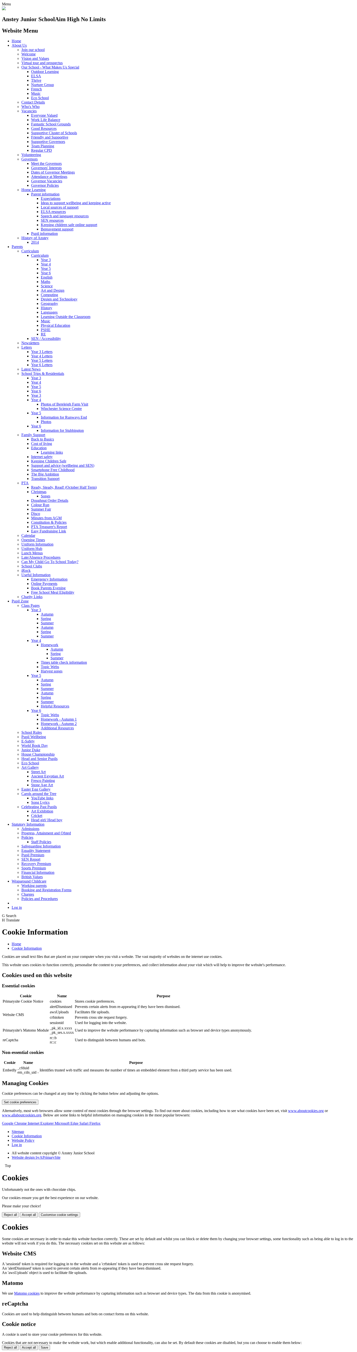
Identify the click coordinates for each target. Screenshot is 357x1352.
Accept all (29, 1215)
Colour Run (40, 505)
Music (36, 93)
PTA (25, 483)
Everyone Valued (44, 115)
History (46, 308)
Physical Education (55, 325)
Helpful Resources (55, 706)
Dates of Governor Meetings (53, 172)
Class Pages (30, 605)
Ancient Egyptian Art (47, 776)
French (36, 89)
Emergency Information (49, 579)
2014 (35, 242)
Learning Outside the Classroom (65, 317)
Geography (49, 303)
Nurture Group (42, 85)
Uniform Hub (31, 549)
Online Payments (44, 584)
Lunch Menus (32, 553)
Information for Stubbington (62, 430)
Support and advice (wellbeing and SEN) (62, 465)
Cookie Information (27, 948)
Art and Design (52, 290)
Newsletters (30, 343)
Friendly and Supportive (49, 137)
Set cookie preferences (20, 1102)
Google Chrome (15, 1123)
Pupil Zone (20, 601)
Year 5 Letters (41, 360)
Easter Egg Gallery (36, 789)
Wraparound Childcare (29, 881)
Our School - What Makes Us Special (50, 67)
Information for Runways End (64, 417)
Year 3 (46, 260)
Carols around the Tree (38, 794)
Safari (84, 1123)
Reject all (10, 1215)
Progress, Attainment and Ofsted (46, 833)
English (46, 277)
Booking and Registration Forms (46, 890)
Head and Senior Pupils (39, 759)
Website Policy (23, 1140)
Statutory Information (28, 824)
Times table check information (64, 662)
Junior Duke (30, 750)
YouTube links (42, 798)
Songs (45, 496)
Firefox (95, 1123)
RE (43, 334)
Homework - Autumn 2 (59, 724)
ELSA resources (53, 212)
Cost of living (41, 444)
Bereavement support (57, 229)
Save (44, 1347)
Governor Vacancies (46, 181)
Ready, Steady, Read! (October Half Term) (64, 487)
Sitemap (18, 1132)
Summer (47, 623)
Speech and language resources (65, 216)
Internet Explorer (41, 1123)
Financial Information (37, 872)
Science (47, 286)
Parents (17, 247)
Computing (49, 295)
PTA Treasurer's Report (49, 527)
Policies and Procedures (39, 899)
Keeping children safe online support (69, 225)
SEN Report (30, 859)
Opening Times (33, 540)
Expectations (50, 198)
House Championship (38, 754)
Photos (46, 422)
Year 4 (46, 264)
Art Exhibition (42, 811)
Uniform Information (37, 544)
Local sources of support (59, 207)
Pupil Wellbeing (33, 737)
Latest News (31, 369)
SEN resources (52, 220)
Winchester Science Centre (61, 408)
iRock (26, 570)
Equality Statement (35, 850)
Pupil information (44, 233)
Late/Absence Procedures (40, 557)
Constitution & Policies (49, 522)
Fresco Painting (43, 780)
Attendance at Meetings (49, 177)
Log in (17, 907)
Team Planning (42, 146)
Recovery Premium (36, 864)
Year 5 (46, 268)
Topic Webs (50, 667)
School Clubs (31, 566)
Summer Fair (41, 509)
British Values (32, 877)
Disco (35, 514)
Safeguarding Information (41, 846)
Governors (29, 159)
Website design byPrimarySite (36, 1157)
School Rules (31, 732)
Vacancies (29, 111)
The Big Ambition (45, 474)
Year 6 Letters (41, 365)
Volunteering (31, 155)
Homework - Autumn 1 (59, 719)
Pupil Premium (32, 855)
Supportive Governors (48, 142)
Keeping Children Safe (48, 461)
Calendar (28, 535)
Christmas (38, 492)
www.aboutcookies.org (306, 1111)
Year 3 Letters (41, 352)
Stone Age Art (42, 785)
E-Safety (28, 741)
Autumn (47, 614)
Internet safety (42, 457)
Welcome (28, 54)
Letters (26, 347)
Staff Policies (41, 842)
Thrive (36, 80)
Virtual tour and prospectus (42, 63)
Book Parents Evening (48, 588)
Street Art (38, 772)
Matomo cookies (27, 1293)
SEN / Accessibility (46, 338)
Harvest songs (51, 671)
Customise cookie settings (59, 1215)
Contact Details (33, 102)
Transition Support (45, 479)
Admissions (30, 829)
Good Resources (44, 128)
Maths (45, 282)
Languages (49, 312)
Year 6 (46, 273)
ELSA (36, 76)
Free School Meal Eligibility (52, 592)
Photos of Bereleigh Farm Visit (64, 404)
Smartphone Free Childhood (53, 470)
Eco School (40, 98)
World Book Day (34, 745)
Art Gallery (30, 767)
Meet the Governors (46, 163)
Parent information (45, 194)
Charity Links (31, 597)
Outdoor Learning (45, 72)
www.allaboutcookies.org (21, 1115)
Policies (27, 837)
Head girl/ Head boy (46, 820)
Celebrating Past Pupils (39, 807)
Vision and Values (35, 58)
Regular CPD (41, 150)
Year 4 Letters (41, 356)
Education (39, 448)
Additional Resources (57, 728)
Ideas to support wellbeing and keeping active (76, 203)
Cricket (36, 815)
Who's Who (30, 107)
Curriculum (30, 251)
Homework (49, 645)
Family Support (33, 435)
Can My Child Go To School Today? (49, 562)
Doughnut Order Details (49, 500)
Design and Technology (59, 299)
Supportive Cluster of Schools (54, 133)
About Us (19, 45)
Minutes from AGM (46, 518)
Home (16, 41)
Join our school (33, 50)
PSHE (46, 330)
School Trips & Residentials (42, 373)
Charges (27, 894)
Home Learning (33, 190)
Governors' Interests (46, 168)
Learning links (52, 452)
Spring (46, 619)
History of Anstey (35, 238)
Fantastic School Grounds (51, 124)
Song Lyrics (40, 802)
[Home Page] (4, 9)
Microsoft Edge (67, 1123)
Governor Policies (45, 185)
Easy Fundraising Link (48, 531)
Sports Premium (33, 868)
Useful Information (36, 575)
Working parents (34, 886)
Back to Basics (42, 439)
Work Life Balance (45, 120)
